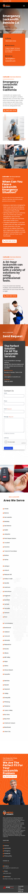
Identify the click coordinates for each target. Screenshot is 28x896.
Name (5, 393)
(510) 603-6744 (11, 110)
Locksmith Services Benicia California (14, 29)
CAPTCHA (6, 438)
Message (8, 416)
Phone (5, 401)
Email (7, 409)
